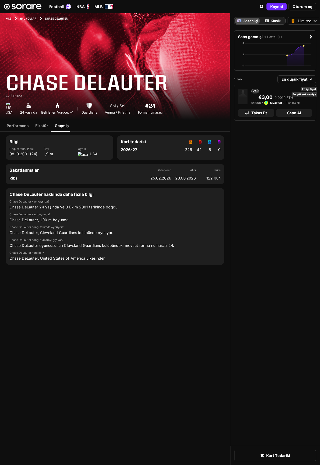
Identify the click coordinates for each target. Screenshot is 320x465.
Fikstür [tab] (41, 125)
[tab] (272, 20)
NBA (81, 6)
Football (56, 6)
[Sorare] (23, 6)
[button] (261, 6)
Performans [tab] (18, 125)
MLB (99, 6)
